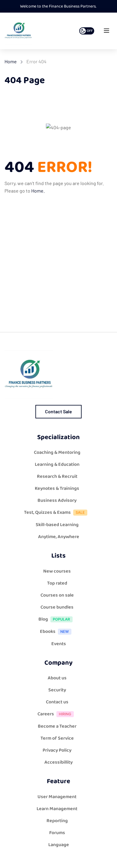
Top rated (57, 583)
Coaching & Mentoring (57, 452)
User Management (57, 797)
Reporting (57, 821)
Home (10, 61)
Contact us (57, 702)
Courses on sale (57, 595)
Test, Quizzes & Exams (47, 512)
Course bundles (57, 607)
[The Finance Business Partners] (18, 30)
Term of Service (57, 738)
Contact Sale (58, 411)
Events (58, 644)
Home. (38, 190)
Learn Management (57, 809)
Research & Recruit (57, 476)
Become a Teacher (57, 726)
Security (57, 690)
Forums (57, 833)
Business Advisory (57, 500)
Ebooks (48, 631)
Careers (46, 714)
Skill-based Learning (57, 524)
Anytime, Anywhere (58, 536)
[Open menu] (107, 32)
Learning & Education (57, 464)
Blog (43, 619)
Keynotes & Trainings (57, 488)
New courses (57, 571)
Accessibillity (58, 762)
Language (58, 845)
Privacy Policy (57, 750)
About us (57, 678)
